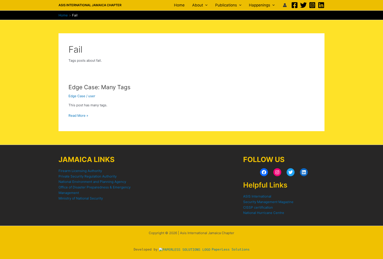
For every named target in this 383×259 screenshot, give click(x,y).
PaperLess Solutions (230, 249)
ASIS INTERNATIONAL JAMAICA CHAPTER (90, 5)
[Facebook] (294, 5)
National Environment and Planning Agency (92, 182)
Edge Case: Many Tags (99, 87)
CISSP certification (258, 207)
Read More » (78, 115)
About (197, 5)
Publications (226, 5)
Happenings (259, 5)
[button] (205, 5)
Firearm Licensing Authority (80, 171)
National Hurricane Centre (263, 213)
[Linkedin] (321, 5)
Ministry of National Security (81, 198)
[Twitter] (303, 5)
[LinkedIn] (304, 172)
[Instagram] (312, 5)
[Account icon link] (285, 5)
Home (179, 5)
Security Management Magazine (268, 202)
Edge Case (76, 96)
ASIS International (257, 196)
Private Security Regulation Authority (88, 176)
